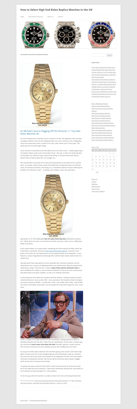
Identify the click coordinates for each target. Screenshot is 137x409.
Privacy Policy (96, 189)
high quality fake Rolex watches (56, 251)
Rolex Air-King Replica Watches (101, 106)
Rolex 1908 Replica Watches (100, 104)
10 (92, 160)
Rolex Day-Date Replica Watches (44, 381)
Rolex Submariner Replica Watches (102, 135)
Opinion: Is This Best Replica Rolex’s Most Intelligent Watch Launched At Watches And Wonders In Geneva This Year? (104, 86)
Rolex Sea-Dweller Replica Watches (102, 130)
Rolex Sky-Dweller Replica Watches (102, 133)
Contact (60, 17)
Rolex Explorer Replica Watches (101, 121)
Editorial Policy (96, 186)
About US (50, 17)
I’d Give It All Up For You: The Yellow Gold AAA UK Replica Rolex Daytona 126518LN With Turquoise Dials (104, 74)
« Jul (97, 172)
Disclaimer (95, 184)
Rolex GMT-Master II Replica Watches (103, 123)
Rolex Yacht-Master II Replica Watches (103, 137)
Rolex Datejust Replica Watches (101, 113)
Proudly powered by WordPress (38, 400)
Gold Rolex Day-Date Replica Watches (44, 383)
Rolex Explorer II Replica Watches (101, 118)
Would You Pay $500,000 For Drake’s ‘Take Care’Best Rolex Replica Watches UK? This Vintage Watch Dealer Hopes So (104, 94)
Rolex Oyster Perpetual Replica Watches (103, 125)
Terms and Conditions (98, 191)
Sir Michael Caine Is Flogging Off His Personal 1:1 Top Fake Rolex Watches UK (50, 132)
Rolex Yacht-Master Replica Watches (102, 140)
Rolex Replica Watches (35, 17)
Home (22, 17)
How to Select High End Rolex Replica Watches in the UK (56, 9)
